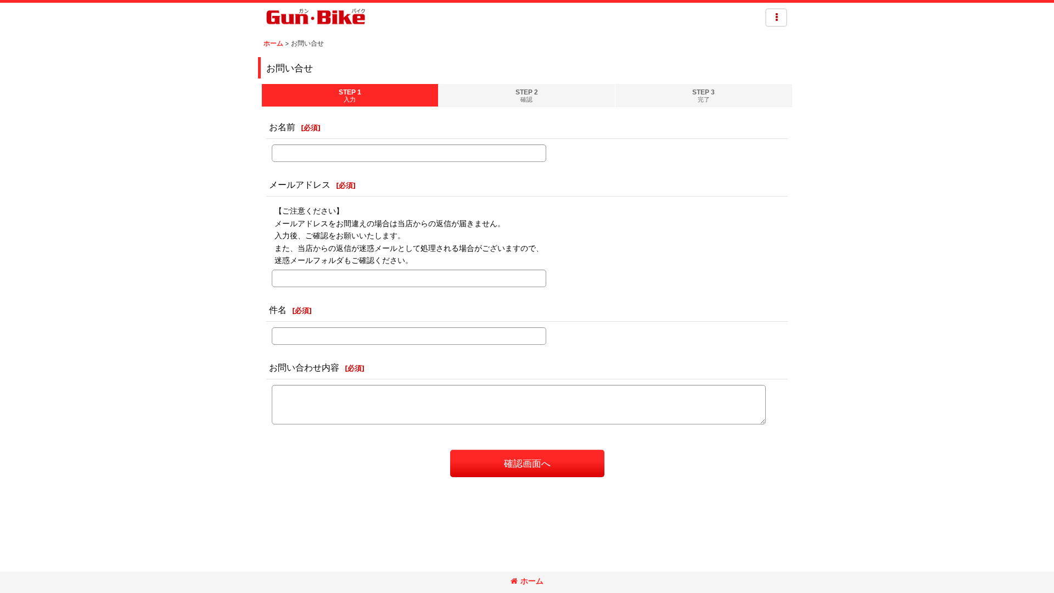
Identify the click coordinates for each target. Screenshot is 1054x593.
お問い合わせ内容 (304, 367)
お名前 (282, 126)
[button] (776, 17)
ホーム (531, 580)
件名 (278, 309)
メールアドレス (299, 184)
